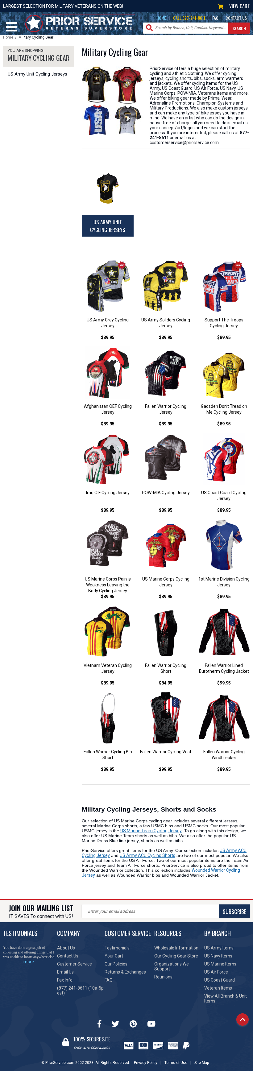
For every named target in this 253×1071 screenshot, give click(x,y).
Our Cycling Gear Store (176, 955)
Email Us (65, 972)
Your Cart (114, 955)
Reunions (163, 976)
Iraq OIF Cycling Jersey (108, 492)
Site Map (201, 1063)
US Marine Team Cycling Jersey (151, 830)
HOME (161, 17)
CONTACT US (236, 17)
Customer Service (74, 963)
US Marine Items (220, 963)
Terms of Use (175, 1063)
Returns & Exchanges (125, 972)
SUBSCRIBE (234, 912)
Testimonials (117, 947)
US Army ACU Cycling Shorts (147, 855)
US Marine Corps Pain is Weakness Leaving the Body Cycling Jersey (108, 585)
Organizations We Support (171, 966)
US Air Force (216, 972)
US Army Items (219, 947)
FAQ (215, 17)
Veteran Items (218, 988)
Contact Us (67, 955)
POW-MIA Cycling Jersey (166, 492)
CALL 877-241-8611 (189, 17)
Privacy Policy (145, 1063)
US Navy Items (218, 955)
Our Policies (116, 963)
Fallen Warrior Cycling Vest (165, 751)
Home (8, 37)
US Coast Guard (219, 980)
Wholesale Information (176, 947)
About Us (66, 947)
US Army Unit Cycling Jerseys (37, 74)
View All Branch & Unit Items (225, 998)
